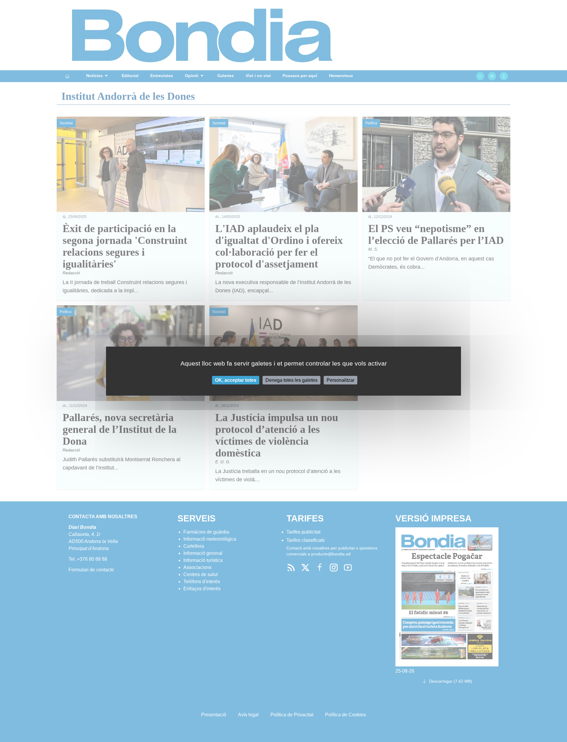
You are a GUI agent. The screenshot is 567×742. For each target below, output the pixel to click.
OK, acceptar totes (235, 379)
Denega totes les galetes (291, 379)
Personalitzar (340, 379)
